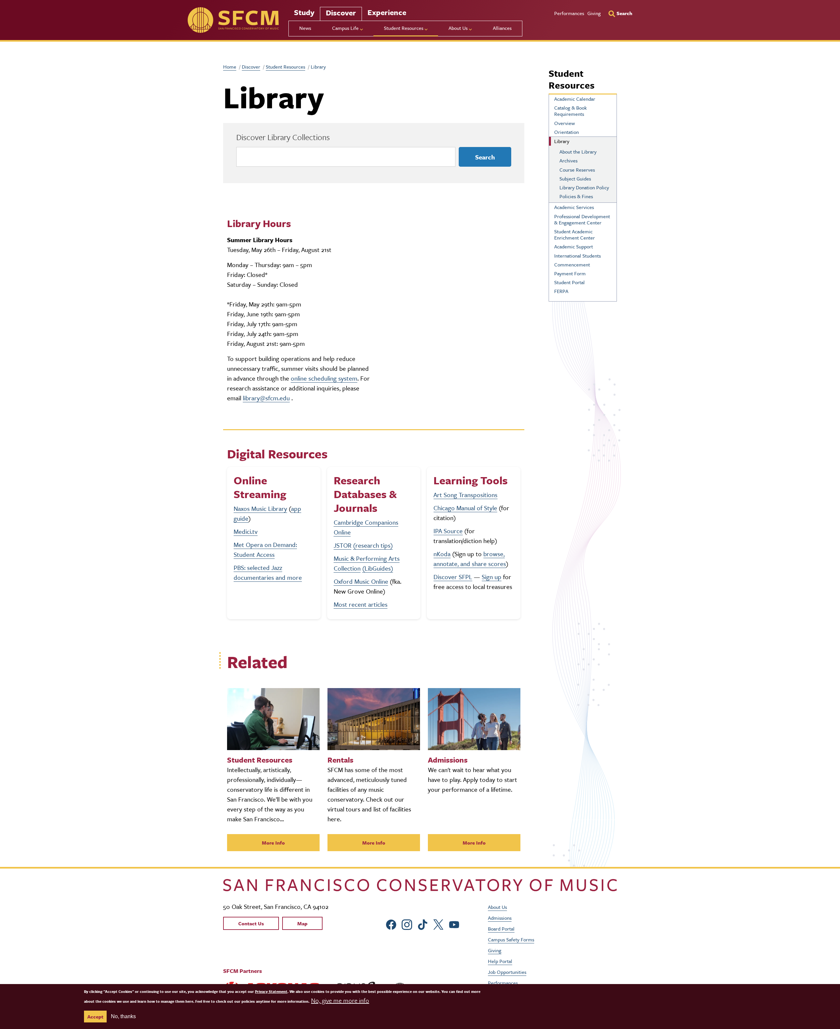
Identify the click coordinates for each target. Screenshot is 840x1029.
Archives (568, 160)
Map (302, 923)
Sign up (491, 576)
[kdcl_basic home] (420, 885)
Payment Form (570, 273)
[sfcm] (233, 20)
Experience (387, 12)
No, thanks (123, 1016)
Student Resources (285, 66)
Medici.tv (246, 531)
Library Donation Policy (584, 187)
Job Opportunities (507, 972)
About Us (497, 907)
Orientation (566, 132)
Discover (341, 12)
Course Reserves (577, 169)
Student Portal (569, 282)
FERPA (561, 291)
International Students (577, 255)
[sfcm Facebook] (391, 923)
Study (304, 12)
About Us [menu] (458, 28)
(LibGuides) (377, 568)
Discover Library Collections (283, 137)
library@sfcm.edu (266, 397)
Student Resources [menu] (403, 28)
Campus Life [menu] (345, 28)
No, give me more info (340, 1000)
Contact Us (251, 923)
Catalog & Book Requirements (570, 110)
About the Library (578, 151)
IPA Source (448, 530)
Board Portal (501, 928)
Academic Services (574, 207)
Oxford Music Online (361, 581)
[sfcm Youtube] (454, 923)
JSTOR (342, 545)
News (305, 28)
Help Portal (500, 961)
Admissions (500, 917)
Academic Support (573, 246)
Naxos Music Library (260, 508)
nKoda (442, 553)
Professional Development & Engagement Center (582, 219)
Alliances (502, 28)
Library (561, 141)
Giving (594, 13)
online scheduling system (324, 378)
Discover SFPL (452, 576)
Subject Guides (575, 178)
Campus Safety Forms (511, 939)
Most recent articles (361, 604)
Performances (569, 13)
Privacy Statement (271, 991)
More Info (273, 842)
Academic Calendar (574, 98)
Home (229, 66)
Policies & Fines (576, 196)
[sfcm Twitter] (438, 923)
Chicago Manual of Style (465, 507)
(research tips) (373, 545)
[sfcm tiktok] (422, 923)
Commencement (572, 264)
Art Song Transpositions (465, 494)
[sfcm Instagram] (407, 923)
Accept (95, 1016)
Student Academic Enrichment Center (574, 234)
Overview (564, 123)
